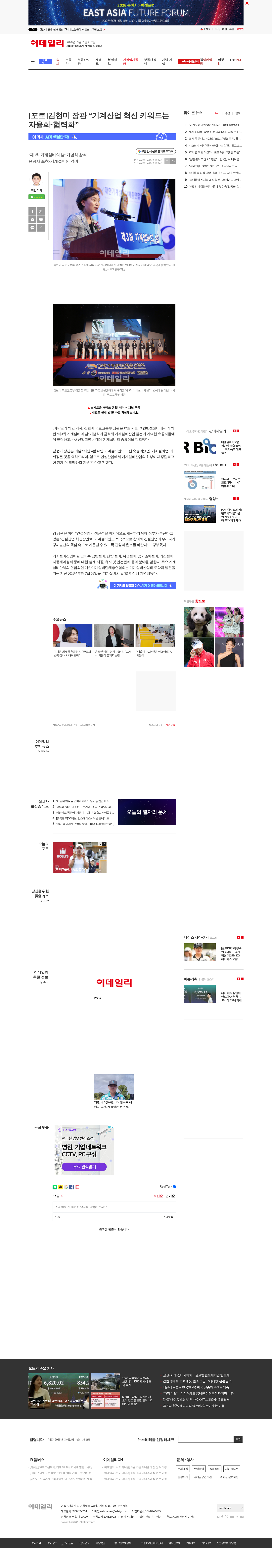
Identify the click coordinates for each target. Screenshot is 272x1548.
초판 (231, 29)
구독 (217, 29)
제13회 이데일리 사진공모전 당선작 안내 (71, 1439)
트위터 (41, 211)
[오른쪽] (104, 844)
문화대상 (183, 1468)
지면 (224, 29)
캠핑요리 (183, 1477)
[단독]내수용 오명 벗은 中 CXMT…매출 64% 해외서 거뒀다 (199, 1399)
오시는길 (68, 1543)
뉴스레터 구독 (155, 725)
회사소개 (36, 1543)
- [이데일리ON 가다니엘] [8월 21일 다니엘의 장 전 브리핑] (134, 1478)
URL (41, 228)
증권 (227, 113)
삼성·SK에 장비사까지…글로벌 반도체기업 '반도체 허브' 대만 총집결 (206, 1375)
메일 (32, 219)
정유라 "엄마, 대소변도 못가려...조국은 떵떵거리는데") (85, 806)
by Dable (44, 900)
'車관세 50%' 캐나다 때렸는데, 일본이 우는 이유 (192, 1405)
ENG (207, 29)
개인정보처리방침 (226, 1543)
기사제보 (206, 1543)
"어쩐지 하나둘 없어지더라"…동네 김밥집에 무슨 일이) (85, 801)
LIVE (32, 29)
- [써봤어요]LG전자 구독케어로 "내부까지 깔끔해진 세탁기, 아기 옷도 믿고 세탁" (62, 1478)
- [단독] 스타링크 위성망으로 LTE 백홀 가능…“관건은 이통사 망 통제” (62, 1472)
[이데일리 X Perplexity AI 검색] (102, 136)
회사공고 (52, 1543)
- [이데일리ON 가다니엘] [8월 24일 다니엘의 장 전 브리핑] (134, 1472)
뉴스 (217, 113)
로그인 (240, 29)
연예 (238, 113)
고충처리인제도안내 (151, 1543)
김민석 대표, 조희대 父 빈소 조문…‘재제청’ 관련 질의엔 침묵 (200, 1381)
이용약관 (100, 1543)
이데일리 (66, 44)
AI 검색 (44, 61)
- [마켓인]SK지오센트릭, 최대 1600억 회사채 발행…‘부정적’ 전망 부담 (62, 1467)
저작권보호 (174, 1543)
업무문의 (84, 1543)
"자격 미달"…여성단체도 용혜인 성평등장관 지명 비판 (197, 1393)
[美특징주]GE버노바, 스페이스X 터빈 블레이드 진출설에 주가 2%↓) (92, 818)
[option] (103, 29)
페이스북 (32, 211)
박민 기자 (36, 190)
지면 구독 (170, 725)
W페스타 (214, 1468)
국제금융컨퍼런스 (204, 1477)
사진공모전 (231, 1468)
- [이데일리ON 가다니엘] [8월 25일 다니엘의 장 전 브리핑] (134, 1467)
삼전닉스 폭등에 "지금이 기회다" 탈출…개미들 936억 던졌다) (89, 812)
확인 (238, 1439)
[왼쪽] (100, 844)
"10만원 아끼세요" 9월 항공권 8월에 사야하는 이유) (83, 823)
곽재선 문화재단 (229, 1477)
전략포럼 (199, 1468)
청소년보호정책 (122, 1543)
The (236, 59)
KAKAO (32, 228)
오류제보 (190, 1543)
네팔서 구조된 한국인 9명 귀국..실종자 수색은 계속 (194, 1387)
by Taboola (43, 751)
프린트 (41, 219)
